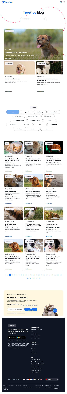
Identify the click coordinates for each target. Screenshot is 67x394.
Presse (33, 351)
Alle (13, 112)
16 (41, 275)
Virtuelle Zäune (35, 366)
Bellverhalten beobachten (38, 364)
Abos (32, 331)
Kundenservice (35, 334)
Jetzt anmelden (30, 309)
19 (49, 275)
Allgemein (26, 112)
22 (58, 275)
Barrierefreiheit (11, 385)
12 (31, 275)
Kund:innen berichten (18, 120)
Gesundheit (54, 112)
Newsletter (34, 353)
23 (61, 275)
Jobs (32, 347)
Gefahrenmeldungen (36, 368)
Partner (33, 349)
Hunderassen (47, 116)
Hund (46, 129)
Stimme (26, 124)
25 (30, 278)
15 (39, 275)
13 (33, 275)
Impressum (18, 385)
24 (27, 278)
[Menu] (64, 2)
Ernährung (40, 112)
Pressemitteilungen (35, 120)
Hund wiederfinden (33, 116)
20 (52, 275)
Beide (35, 305)
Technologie (53, 124)
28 (39, 278)
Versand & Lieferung (36, 329)
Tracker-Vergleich (36, 336)
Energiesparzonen (36, 372)
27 (36, 278)
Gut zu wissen (18, 116)
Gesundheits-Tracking (37, 362)
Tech (40, 124)
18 (47, 275)
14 (36, 275)
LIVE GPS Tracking (36, 359)
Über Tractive (34, 344)
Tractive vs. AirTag (36, 370)
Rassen (50, 120)
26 (33, 278)
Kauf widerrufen (35, 338)
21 (55, 275)
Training (19, 129)
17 (44, 275)
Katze (33, 129)
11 (28, 275)
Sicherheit (13, 124)
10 (26, 275)
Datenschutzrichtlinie (21, 313)
